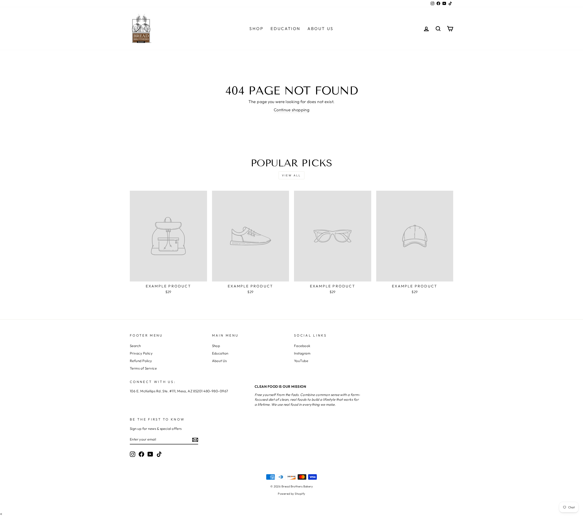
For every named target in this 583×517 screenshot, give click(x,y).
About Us (320, 28)
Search (135, 346)
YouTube (301, 361)
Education (286, 28)
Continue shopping (291, 109)
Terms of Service (143, 368)
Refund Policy (141, 361)
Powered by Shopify (291, 493)
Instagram (302, 353)
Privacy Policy (141, 353)
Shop (256, 28)
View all (291, 175)
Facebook (302, 346)
